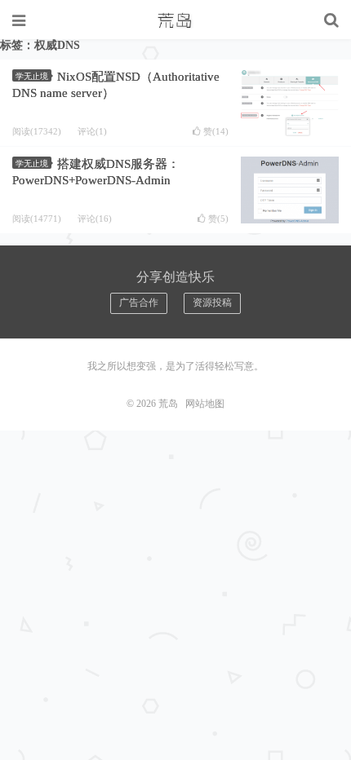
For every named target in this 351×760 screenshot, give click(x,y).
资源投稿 (212, 302)
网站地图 (204, 403)
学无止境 (32, 76)
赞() (216, 131)
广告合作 (138, 302)
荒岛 (175, 20)
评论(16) (95, 218)
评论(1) (92, 131)
